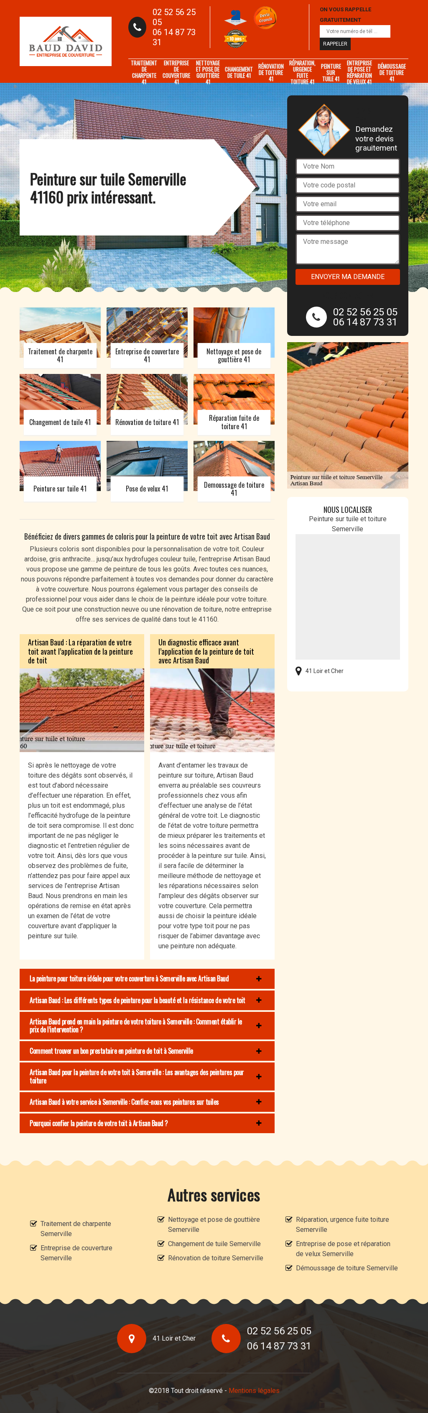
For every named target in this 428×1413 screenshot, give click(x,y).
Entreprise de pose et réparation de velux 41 (359, 72)
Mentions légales (254, 1391)
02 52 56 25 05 (174, 17)
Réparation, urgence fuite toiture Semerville (342, 1225)
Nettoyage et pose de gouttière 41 (208, 72)
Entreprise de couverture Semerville (76, 1253)
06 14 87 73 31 (174, 37)
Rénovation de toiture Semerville (215, 1258)
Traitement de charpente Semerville (76, 1229)
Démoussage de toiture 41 (392, 72)
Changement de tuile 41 (239, 72)
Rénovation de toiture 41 (271, 72)
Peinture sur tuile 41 (331, 72)
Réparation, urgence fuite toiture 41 (302, 72)
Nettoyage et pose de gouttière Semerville (214, 1225)
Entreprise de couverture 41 (176, 72)
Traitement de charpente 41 (144, 72)
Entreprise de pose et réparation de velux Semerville (343, 1249)
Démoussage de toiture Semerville (347, 1268)
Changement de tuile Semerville (214, 1244)
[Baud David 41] (66, 41)
